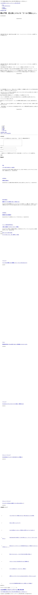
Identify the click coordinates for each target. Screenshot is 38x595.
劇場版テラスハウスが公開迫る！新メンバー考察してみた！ (11, 201)
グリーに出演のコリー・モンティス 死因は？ (18, 568)
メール (1, 149)
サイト (1, 151)
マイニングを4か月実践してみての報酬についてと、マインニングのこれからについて (14, 262)
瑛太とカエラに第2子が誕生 (7, 232)
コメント (2, 145)
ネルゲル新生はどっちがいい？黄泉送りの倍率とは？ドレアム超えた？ (22, 530)
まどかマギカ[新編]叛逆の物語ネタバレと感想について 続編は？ (21, 583)
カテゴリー (2, 587)
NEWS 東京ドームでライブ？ (15, 522)
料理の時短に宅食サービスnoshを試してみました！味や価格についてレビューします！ (14, 344)
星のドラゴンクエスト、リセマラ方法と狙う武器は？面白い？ (21, 554)
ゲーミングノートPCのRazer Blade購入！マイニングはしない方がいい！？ (13, 503)
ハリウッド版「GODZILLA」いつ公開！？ (8, 167)
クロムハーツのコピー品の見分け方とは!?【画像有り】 (19, 561)
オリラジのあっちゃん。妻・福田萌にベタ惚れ (10, 234)
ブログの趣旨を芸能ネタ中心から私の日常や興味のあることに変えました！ (13, 591)
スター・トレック (4, 133)
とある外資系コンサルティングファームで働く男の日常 (10, 3)
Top (3, 4)
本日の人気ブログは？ (6, 5)
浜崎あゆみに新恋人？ (5, 180)
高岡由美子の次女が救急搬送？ (6, 214)
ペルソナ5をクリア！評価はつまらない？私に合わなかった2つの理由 (22, 515)
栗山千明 (9, 133)
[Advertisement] (19, 26)
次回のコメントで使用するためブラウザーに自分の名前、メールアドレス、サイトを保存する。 (19, 153)
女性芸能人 (3, 132)
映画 (6, 132)
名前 (1, 147)
